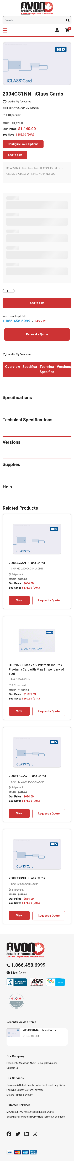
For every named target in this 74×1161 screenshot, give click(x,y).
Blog (42, 1063)
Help (40, 1116)
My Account (13, 1111)
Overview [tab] (12, 367)
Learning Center (15, 1090)
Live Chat (18, 973)
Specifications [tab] (29, 367)
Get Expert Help (50, 1085)
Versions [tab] (64, 367)
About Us (35, 1063)
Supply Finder (34, 1085)
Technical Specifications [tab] (47, 369)
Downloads (51, 1063)
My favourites (27, 1111)
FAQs (62, 1085)
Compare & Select (16, 1085)
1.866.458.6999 (28, 965)
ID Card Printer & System (20, 1094)
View (19, 600)
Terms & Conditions (54, 1116)
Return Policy (30, 1116)
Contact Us (12, 1067)
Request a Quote (37, 334)
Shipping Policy (15, 1116)
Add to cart (15, 155)
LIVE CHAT (40, 321)
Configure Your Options (23, 144)
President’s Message (18, 1063)
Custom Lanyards (34, 1090)
